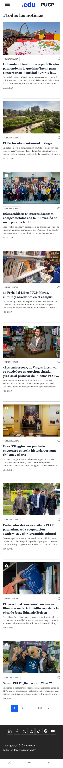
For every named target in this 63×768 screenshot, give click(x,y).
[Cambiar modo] (49, 762)
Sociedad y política (11, 59)
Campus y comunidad (12, 138)
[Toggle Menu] (7, 4)
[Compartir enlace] (58, 59)
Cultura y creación (11, 287)
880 (39, 708)
